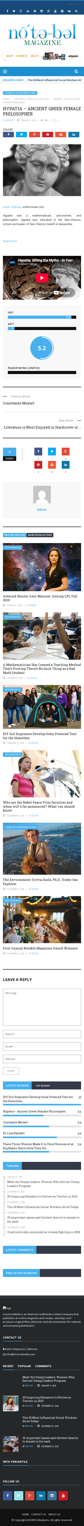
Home (25, 1514)
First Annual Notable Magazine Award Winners (40, 948)
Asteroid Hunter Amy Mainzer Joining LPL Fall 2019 (40, 598)
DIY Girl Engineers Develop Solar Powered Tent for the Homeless (40, 736)
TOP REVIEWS (43, 1085)
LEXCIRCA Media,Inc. (38, 1520)
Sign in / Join (74, 3)
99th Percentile (13, 547)
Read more (10, 241)
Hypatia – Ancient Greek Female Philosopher (34, 1111)
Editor (9, 120)
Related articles (14, 535)
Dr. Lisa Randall (14, 1133)
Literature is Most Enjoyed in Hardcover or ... (42, 427)
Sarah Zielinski (12, 207)
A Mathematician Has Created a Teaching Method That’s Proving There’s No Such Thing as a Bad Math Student (42, 669)
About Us (54, 1514)
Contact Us (38, 1514)
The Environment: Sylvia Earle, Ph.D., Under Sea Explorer (40, 882)
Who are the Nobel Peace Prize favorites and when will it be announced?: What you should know (39, 806)
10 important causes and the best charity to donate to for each (50, 1439)
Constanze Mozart (18, 403)
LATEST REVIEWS (17, 1085)
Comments (43, 1366)
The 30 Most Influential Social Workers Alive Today (49, 1419)
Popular (24, 1366)
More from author (40, 535)
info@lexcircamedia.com (20, 1354)
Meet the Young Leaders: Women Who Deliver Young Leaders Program (48, 1378)
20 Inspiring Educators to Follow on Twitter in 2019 (46, 1399)
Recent (8, 1366)
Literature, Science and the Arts (20, 93)
